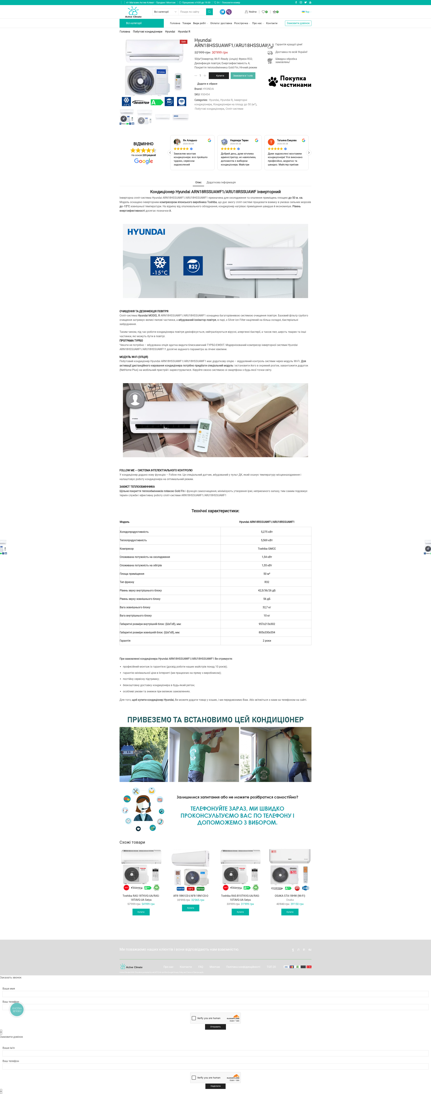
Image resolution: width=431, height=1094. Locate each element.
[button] (308, 152)
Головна (175, 23)
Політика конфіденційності (243, 966)
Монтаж (215, 966)
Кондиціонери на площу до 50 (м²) (234, 104)
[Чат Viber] (229, 12)
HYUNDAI (208, 88)
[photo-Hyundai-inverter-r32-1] (145, 117)
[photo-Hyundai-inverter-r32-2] (163, 117)
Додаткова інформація (221, 182)
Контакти (271, 23)
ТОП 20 (271, 966)
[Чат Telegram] (222, 12)
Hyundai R (184, 31)
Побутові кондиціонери (147, 31)
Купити (220, 75)
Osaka (290, 899)
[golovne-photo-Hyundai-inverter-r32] (127, 117)
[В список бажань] (158, 853)
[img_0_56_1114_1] (180, 117)
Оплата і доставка (221, 23)
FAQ (200, 966)
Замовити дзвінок (298, 23)
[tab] (198, 182)
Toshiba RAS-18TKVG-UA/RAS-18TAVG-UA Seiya (141, 897)
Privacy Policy (178, 972)
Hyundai (170, 31)
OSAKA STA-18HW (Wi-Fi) (290, 895)
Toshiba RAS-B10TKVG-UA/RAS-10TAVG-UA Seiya (240, 897)
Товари (186, 23)
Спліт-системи (234, 108)
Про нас (257, 23)
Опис (198, 182)
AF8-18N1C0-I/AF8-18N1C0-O (190, 895)
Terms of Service (193, 972)
